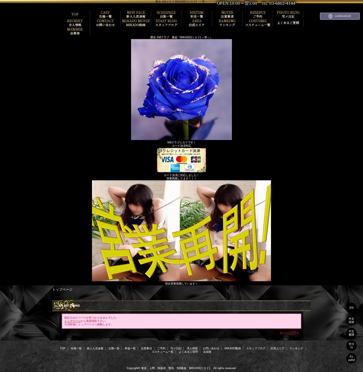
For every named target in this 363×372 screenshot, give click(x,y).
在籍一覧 (76, 348)
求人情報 (192, 348)
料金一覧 (130, 348)
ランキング (296, 348)
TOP (75, 14)
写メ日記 (176, 348)
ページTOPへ (291, 332)
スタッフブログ (255, 348)
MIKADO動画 (233, 348)
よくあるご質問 (188, 351)
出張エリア (277, 348)
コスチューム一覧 (163, 351)
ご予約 (161, 348)
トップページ (72, 321)
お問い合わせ (211, 348)
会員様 (207, 351)
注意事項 (146, 348)
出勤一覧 (114, 348)
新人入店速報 (95, 348)
